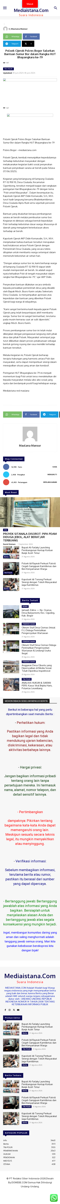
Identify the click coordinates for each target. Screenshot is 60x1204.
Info (5, 530)
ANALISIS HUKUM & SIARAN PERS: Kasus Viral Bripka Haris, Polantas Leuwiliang (37, 685)
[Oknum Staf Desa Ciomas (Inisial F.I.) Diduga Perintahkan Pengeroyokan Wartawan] (11, 629)
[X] (14, 1010)
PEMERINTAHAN (29, 624)
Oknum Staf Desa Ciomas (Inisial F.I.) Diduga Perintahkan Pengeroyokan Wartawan (38, 630)
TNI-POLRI (8, 69)
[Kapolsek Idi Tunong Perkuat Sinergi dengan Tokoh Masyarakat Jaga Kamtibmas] (11, 584)
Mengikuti (52, 474)
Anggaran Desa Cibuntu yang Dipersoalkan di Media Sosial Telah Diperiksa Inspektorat (37, 668)
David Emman (9, 544)
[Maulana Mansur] (6, 29)
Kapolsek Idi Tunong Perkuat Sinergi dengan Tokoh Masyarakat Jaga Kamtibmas (39, 582)
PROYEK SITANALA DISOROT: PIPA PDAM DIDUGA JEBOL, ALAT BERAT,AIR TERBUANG (30, 537)
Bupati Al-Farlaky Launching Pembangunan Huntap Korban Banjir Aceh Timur (37, 550)
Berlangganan (50, 482)
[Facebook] (5, 1010)
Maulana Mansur (19, 29)
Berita (6, 557)
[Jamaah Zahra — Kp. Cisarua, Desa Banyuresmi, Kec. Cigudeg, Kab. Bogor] (11, 611)
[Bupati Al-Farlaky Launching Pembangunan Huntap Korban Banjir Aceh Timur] (11, 552)
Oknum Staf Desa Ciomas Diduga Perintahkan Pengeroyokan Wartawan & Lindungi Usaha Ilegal (39, 649)
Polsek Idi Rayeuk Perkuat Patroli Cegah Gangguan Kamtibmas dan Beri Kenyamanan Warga (39, 566)
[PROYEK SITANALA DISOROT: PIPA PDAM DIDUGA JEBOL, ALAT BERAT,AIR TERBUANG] (30, 512)
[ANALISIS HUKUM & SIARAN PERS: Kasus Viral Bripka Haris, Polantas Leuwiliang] (11, 684)
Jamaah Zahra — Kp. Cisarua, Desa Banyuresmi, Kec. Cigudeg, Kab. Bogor (38, 613)
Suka (54, 467)
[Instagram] (9, 1010)
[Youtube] (18, 1010)
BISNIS (25, 606)
